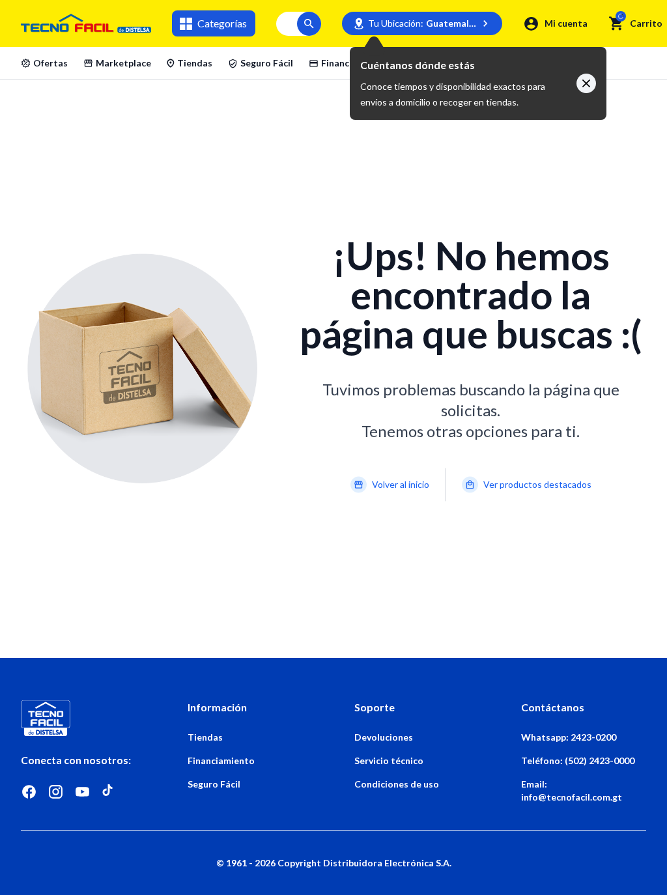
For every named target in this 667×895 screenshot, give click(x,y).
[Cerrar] (586, 83)
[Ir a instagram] (56, 792)
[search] (616, 23)
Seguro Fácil (266, 62)
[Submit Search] (309, 24)
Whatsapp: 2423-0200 (568, 737)
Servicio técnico (388, 760)
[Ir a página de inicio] (83, 718)
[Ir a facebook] (29, 792)
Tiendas (194, 62)
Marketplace (123, 62)
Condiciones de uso (396, 783)
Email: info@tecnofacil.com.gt (571, 790)
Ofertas (50, 62)
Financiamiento (354, 62)
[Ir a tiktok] (109, 792)
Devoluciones (383, 737)
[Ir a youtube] (82, 792)
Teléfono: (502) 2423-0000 (577, 760)
